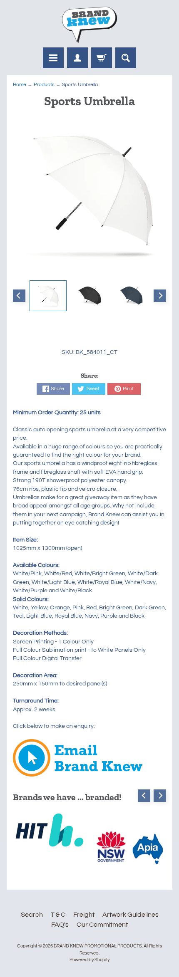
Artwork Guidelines (130, 914)
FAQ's (60, 924)
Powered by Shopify (89, 959)
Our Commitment (102, 924)
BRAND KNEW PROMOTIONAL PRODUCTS (98, 946)
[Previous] (19, 295)
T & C (58, 914)
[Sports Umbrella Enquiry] (77, 772)
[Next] (160, 295)
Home (19, 84)
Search (32, 914)
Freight (83, 914)
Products (44, 84)
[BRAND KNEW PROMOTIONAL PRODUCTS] (89, 25)
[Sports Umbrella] (48, 295)
